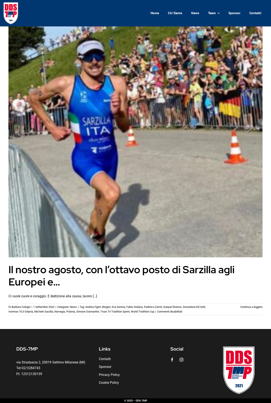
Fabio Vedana (134, 306)
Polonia (70, 311)
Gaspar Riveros (172, 306)
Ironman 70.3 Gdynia (20, 311)
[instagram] (181, 359)
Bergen (106, 306)
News (73, 306)
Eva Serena (118, 306)
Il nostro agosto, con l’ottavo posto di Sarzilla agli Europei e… (121, 276)
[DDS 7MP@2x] (10, 4)
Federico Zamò (153, 306)
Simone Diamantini (87, 311)
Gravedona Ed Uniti (194, 306)
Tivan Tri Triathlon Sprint (115, 311)
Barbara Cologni (21, 306)
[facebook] (172, 359)
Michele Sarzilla (43, 311)
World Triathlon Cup (142, 311)
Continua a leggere (251, 306)
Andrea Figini (93, 306)
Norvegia (59, 311)
